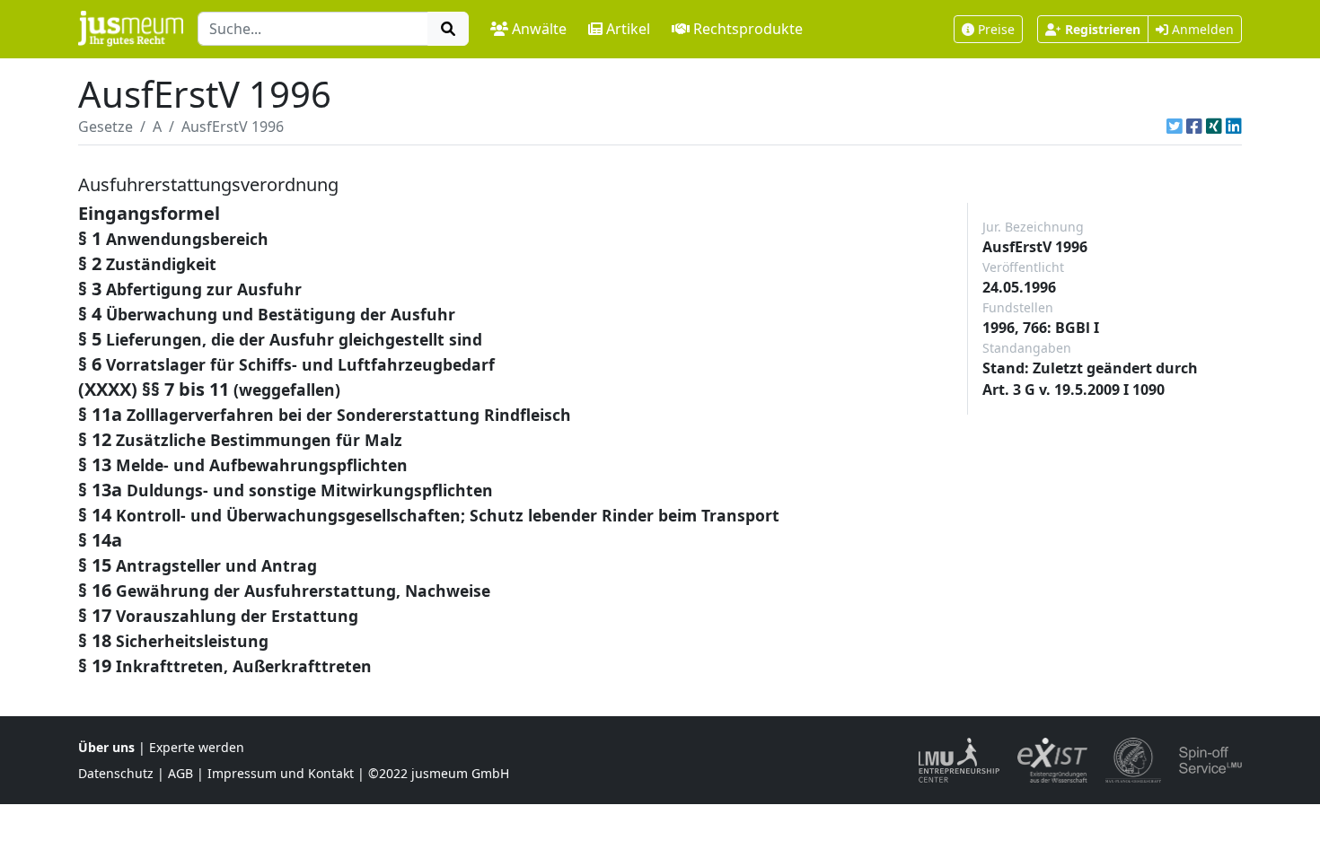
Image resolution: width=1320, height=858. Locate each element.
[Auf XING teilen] (1214, 126)
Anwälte (539, 29)
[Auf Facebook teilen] (1194, 126)
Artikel (628, 29)
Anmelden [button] (1201, 29)
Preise (996, 29)
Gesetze (105, 126)
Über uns (106, 747)
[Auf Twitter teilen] (1174, 126)
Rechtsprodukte (748, 29)
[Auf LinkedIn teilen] (1234, 126)
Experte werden (196, 747)
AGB (180, 773)
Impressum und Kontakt (280, 773)
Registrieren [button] (1102, 29)
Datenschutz (116, 773)
